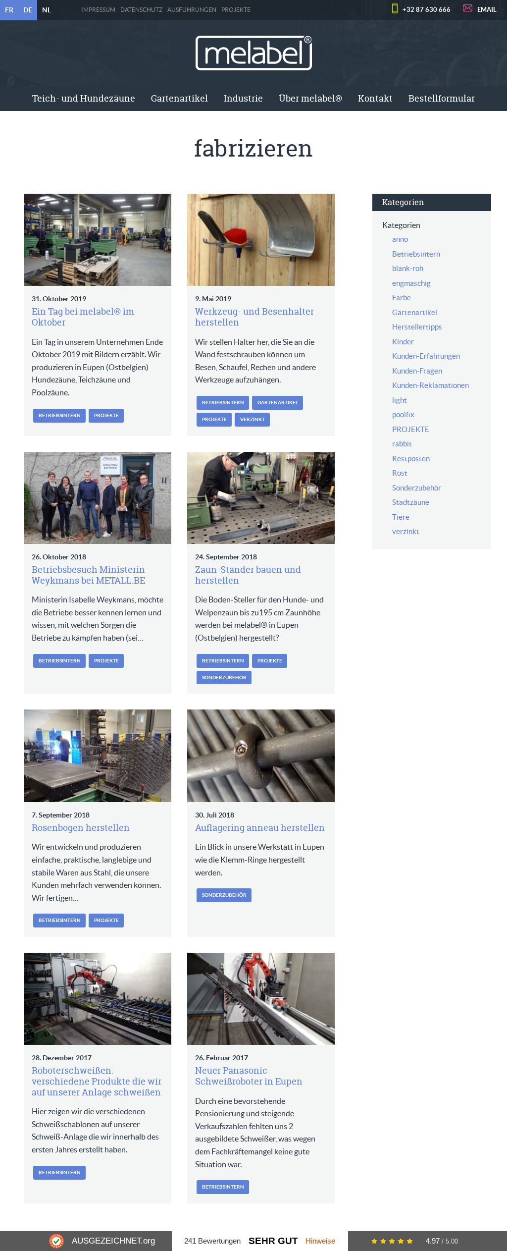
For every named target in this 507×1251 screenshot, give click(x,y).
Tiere (400, 517)
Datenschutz (141, 10)
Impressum (98, 10)
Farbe (401, 297)
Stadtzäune (410, 502)
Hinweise (320, 1241)
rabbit (402, 443)
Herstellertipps (417, 327)
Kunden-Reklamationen (430, 385)
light (399, 400)
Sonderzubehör (224, 677)
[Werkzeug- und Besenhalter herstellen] (261, 240)
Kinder (403, 341)
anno (400, 239)
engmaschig (411, 283)
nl (46, 10)
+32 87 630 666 (427, 9)
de (27, 10)
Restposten (411, 458)
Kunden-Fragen (417, 371)
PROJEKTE (236, 10)
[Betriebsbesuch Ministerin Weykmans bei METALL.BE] (97, 498)
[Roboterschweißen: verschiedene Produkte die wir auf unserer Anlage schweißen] (97, 999)
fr (9, 10)
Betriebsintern (60, 415)
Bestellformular (441, 98)
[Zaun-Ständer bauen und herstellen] (261, 498)
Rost (399, 473)
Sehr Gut (273, 1241)
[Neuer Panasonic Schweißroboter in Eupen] (261, 999)
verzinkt (252, 419)
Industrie (243, 98)
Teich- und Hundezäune (83, 98)
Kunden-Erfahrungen (426, 356)
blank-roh (407, 268)
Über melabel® (310, 98)
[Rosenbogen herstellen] (97, 755)
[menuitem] (83, 98)
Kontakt (375, 98)
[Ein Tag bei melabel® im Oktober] (97, 240)
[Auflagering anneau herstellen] (261, 755)
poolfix (403, 414)
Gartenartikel (179, 98)
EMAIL (487, 9)
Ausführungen (191, 10)
